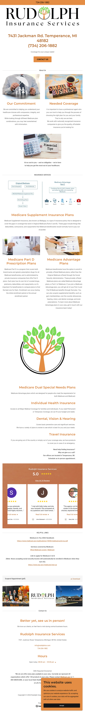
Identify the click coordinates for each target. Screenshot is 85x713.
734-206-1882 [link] (42, 2)
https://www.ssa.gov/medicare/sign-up (42, 565)
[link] (11, 514)
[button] (75, 579)
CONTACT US (42, 59)
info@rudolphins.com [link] (42, 645)
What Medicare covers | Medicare (42, 550)
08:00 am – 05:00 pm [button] (46, 662)
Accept (62, 705)
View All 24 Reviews (42, 481)
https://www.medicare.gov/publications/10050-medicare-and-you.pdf (42, 541)
